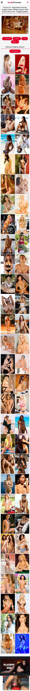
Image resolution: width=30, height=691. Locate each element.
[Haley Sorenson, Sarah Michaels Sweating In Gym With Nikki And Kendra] (22, 284)
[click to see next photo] (15, 25)
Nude (14, 2)
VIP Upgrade (15, 51)
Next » (15, 42)
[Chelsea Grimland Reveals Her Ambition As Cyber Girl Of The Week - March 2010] (22, 604)
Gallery (17, 38)
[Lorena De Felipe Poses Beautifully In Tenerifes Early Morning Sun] (8, 64)
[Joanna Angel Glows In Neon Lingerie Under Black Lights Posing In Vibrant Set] (22, 643)
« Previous (7, 38)
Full (25, 38)
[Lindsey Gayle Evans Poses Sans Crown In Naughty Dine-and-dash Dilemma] (8, 184)
